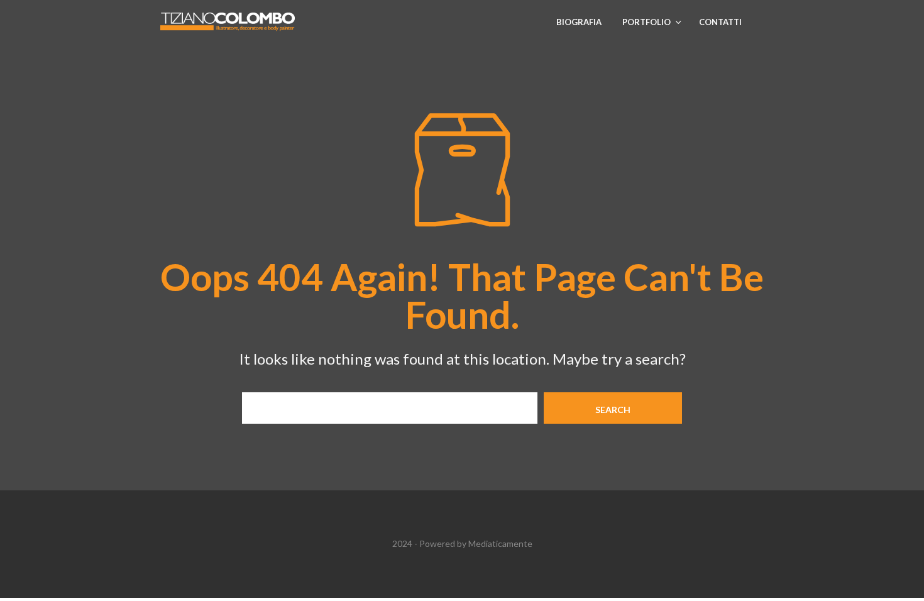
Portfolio (646, 22)
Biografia (579, 22)
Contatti (720, 22)
